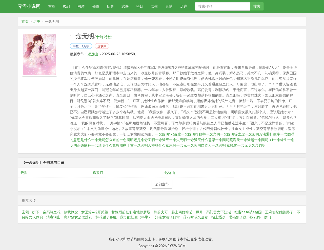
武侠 (125, 6)
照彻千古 (126, 145)
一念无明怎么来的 (105, 140)
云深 (24, 173)
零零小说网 (29, 6)
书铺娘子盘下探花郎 (245, 217)
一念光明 (213, 134)
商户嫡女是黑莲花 (78, 217)
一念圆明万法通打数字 (262, 134)
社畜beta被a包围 (248, 212)
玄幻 (66, 6)
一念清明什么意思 (105, 145)
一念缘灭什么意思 (201, 140)
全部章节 (162, 184)
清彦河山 (53, 217)
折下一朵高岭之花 (46, 212)
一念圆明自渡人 (199, 145)
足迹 (183, 6)
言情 (169, 6)
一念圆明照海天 (227, 140)
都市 (95, 6)
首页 (51, 6)
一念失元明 (178, 140)
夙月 (199, 212)
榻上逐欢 (218, 217)
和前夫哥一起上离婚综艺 (173, 212)
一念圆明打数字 (193, 134)
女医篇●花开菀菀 (94, 212)
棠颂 (25, 212)
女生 (154, 6)
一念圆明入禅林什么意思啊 (155, 145)
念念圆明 (258, 145)
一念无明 (244, 145)
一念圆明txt (263, 140)
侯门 (267, 217)
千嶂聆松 (104, 37)
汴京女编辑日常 (167, 217)
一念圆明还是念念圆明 (137, 140)
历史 (110, 6)
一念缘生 (280, 140)
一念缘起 (247, 140)
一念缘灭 (162, 140)
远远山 (93, 54)
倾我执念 (71, 212)
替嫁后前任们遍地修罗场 (130, 212)
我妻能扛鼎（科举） (136, 217)
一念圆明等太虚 (232, 134)
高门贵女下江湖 (218, 212)
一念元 (181, 145)
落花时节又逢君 (195, 217)
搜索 (256, 6)
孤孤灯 (98, 173)
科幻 (139, 6)
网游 (81, 6)
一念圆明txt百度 (168, 134)
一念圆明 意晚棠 (224, 145)
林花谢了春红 (106, 217)
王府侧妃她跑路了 (279, 212)
